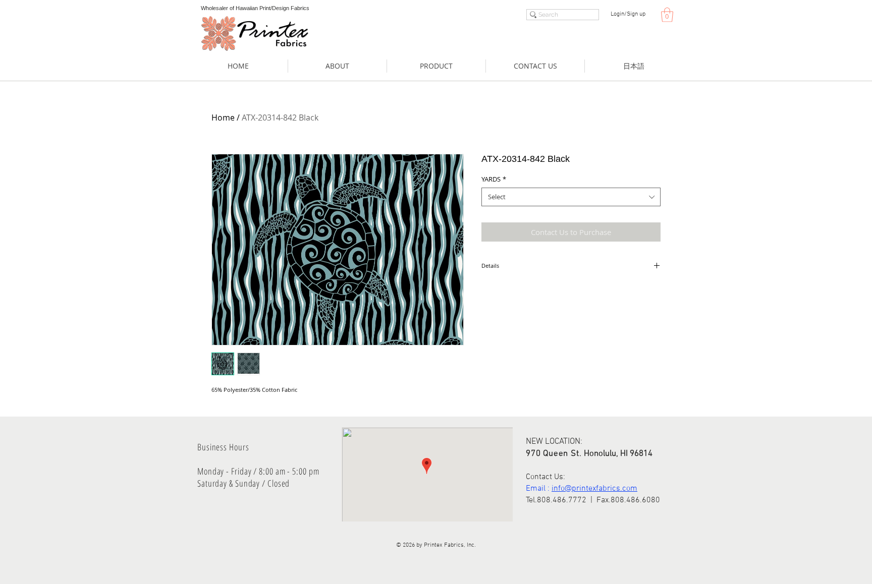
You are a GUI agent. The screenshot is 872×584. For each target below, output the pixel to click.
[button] (667, 15)
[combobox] (571, 197)
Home (223, 117)
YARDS (493, 179)
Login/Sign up (628, 14)
